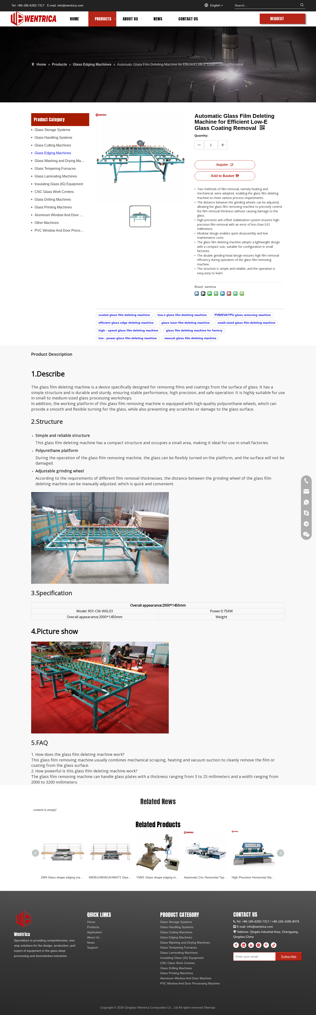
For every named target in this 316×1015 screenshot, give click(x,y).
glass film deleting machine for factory (194, 330)
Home (91, 922)
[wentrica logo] (24, 919)
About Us (93, 937)
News (91, 942)
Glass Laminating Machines (56, 176)
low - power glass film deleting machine (127, 338)
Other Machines (47, 223)
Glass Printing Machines (53, 207)
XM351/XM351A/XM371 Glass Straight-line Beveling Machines (110, 877)
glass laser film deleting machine (185, 322)
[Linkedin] (243, 945)
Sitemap (209, 1007)
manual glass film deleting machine (190, 338)
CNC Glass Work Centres (54, 192)
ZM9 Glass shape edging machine (62, 877)
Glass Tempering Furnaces (55, 168)
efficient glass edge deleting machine (126, 322)
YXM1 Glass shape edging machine (158, 877)
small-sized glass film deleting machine (246, 322)
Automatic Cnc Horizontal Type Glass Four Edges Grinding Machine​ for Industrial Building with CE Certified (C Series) (205, 877)
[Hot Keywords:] (302, 5)
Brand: (199, 286)
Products (93, 927)
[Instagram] (258, 945)
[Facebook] (236, 945)
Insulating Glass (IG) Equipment (59, 184)
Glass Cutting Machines (53, 145)
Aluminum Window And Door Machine (62, 215)
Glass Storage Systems (52, 130)
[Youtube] (251, 945)
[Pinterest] (266, 945)
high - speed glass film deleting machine (128, 330)
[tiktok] (273, 945)
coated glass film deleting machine (124, 315)
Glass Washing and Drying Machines (62, 161)
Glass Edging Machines (53, 153)
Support (92, 947)
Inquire (222, 164)
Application (94, 932)
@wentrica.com (262, 926)
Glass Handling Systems (53, 137)
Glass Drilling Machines (53, 199)
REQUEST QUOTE (277, 20)
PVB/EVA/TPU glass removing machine (243, 315)
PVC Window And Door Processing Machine (62, 230)
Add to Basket (222, 176)
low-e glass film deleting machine (182, 315)
